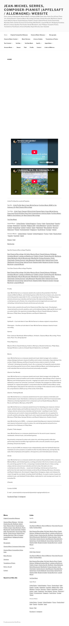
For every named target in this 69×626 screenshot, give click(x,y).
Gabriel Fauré (49, 260)
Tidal (25, 47)
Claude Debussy (45, 254)
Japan (33, 227)
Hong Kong (16, 227)
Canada (29, 234)
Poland (17, 229)
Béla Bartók (34, 258)
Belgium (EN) (31, 225)
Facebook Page (12, 496)
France (39, 223)
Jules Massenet (30, 260)
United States (20, 223)
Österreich (10, 229)
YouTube (18, 43)
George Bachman (52, 542)
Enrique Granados (44, 258)
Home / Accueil (8, 566)
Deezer (19, 47)
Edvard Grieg (19, 262)
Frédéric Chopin (39, 256)
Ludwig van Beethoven (26, 256)
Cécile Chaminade (16, 529)
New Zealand (48, 227)
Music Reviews (26, 39)
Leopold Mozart (19, 264)
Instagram (22, 496)
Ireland (28, 227)
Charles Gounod (20, 260)
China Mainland (41, 225)
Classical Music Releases (38, 35)
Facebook (32, 611)
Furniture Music (37, 527)
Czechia (49, 225)
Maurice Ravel (34, 254)
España (57, 223)
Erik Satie (27, 254)
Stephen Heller (37, 262)
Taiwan (54, 229)
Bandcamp (10, 244)
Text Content (7, 43)
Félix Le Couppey (18, 535)
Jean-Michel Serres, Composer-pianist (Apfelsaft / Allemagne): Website (33, 9)
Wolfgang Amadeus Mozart (42, 533)
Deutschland (50, 223)
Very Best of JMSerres (35, 525)
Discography (52, 35)
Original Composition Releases (19, 35)
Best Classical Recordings (24, 207)
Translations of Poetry (52, 39)
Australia (23, 225)
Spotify (38, 43)
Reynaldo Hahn (40, 260)
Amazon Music (8, 47)
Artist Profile (17, 205)
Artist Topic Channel (20, 211)
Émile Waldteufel (41, 540)
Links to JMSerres (49, 47)
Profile (32, 47)
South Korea (41, 229)
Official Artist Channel (34, 211)
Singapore (33, 229)
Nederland (16, 225)
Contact (39, 47)
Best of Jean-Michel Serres (30, 205)
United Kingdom (31, 223)
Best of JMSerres (46, 525)
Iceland (23, 227)
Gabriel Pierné (28, 262)
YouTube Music (29, 43)
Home (5, 35)
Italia (43, 223)
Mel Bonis (58, 256)
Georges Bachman (9, 535)
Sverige (9, 225)
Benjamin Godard (47, 262)
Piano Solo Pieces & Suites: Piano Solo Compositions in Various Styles (29, 213)
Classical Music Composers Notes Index (14, 546)
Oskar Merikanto (12, 258)
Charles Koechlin (49, 256)
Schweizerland (24, 229)
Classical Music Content (11, 39)
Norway (55, 227)
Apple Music (48, 43)
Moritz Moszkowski (24, 258)
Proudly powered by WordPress (12, 622)
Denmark (55, 225)
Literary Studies (37, 39)
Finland (9, 227)
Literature (6, 559)
